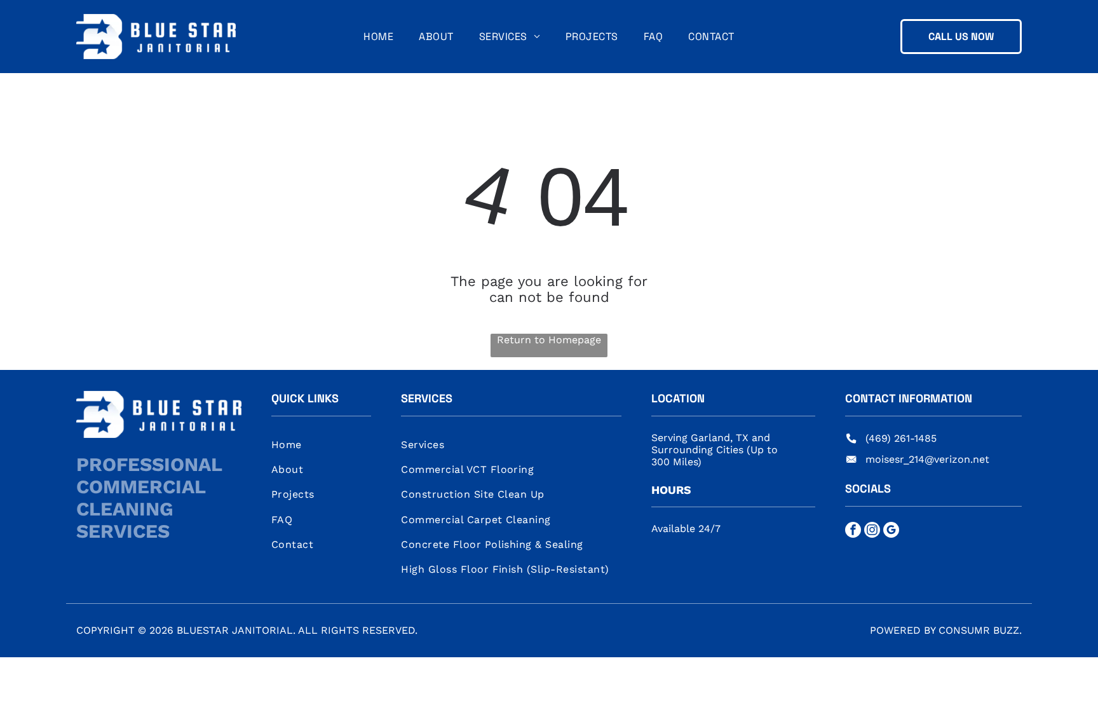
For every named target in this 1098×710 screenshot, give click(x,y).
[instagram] (872, 531)
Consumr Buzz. (980, 630)
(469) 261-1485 (901, 438)
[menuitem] (378, 36)
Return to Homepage (549, 340)
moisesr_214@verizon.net (927, 459)
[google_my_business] (891, 531)
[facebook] (853, 531)
